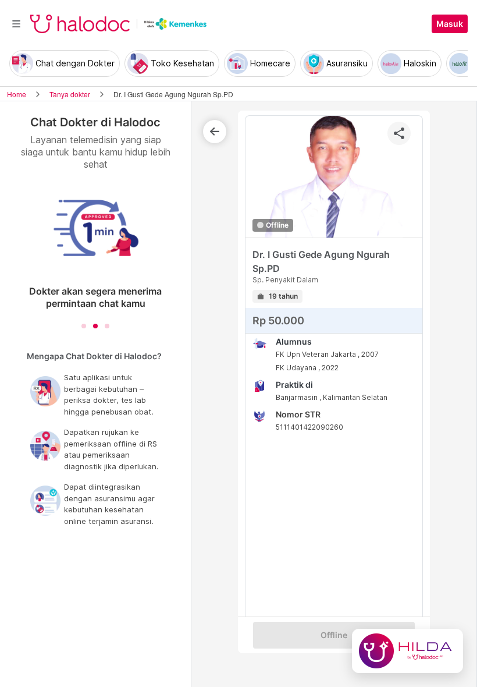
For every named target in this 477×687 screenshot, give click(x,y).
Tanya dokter (69, 94)
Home (16, 94)
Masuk (449, 24)
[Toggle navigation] (16, 24)
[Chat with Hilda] (407, 651)
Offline (334, 635)
